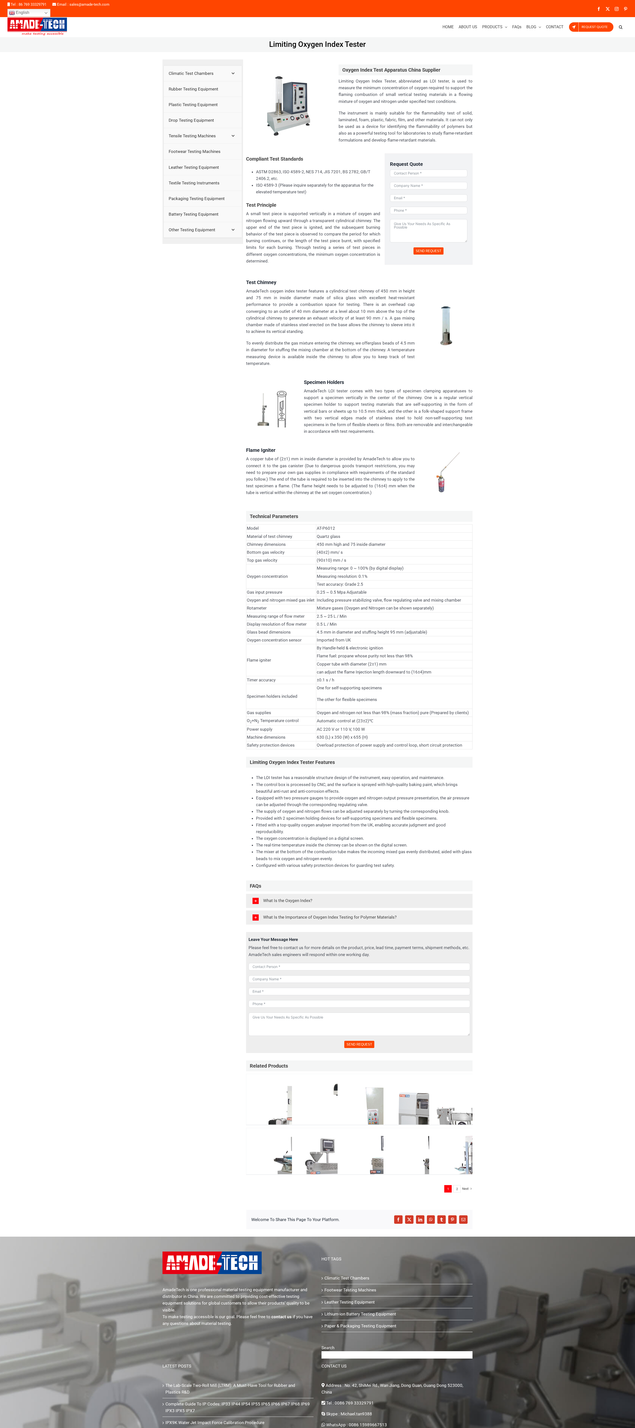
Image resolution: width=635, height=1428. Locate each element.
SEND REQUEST (428, 251)
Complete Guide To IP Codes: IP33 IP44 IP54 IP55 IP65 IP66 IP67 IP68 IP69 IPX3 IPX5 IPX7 (237, 1407)
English (22, 12)
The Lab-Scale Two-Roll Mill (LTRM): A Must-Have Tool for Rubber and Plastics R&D (230, 1389)
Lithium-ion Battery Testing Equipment (360, 1313)
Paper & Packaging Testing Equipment (360, 1325)
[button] (621, 27)
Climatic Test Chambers (346, 1278)
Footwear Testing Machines (350, 1289)
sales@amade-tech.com (89, 4)
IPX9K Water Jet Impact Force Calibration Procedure (214, 1422)
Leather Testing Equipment (349, 1302)
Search (327, 1347)
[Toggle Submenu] (233, 73)
